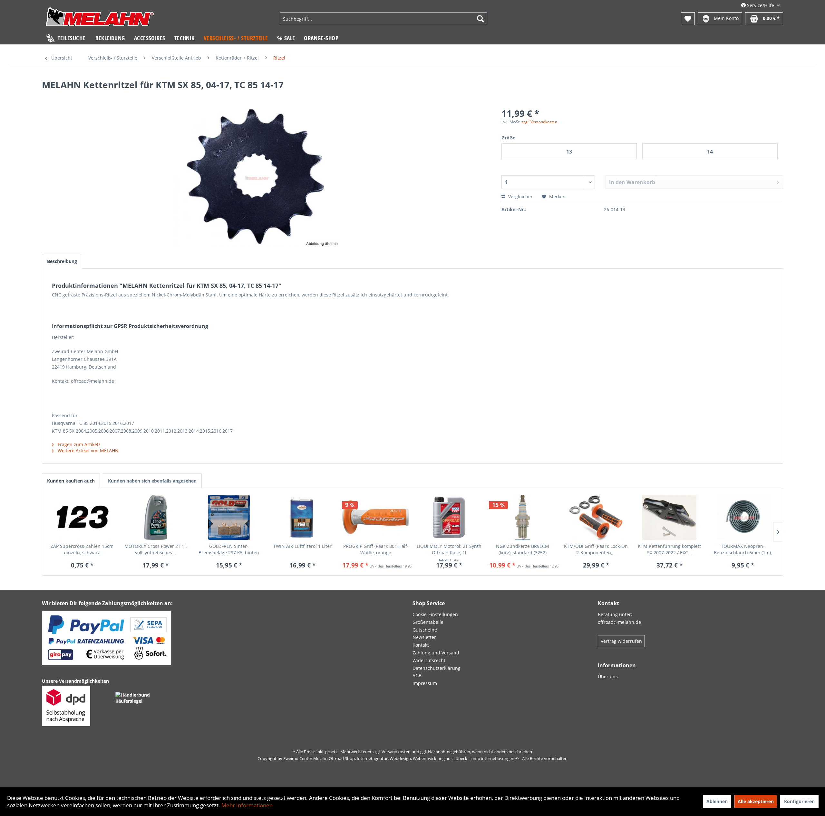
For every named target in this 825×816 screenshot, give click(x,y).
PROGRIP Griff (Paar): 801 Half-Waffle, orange (376, 549)
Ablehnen (717, 801)
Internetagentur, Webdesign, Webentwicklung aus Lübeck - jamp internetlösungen (435, 758)
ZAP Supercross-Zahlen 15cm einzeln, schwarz (82, 549)
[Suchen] (480, 18)
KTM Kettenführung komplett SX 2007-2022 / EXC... (669, 549)
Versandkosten (396, 752)
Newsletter (424, 637)
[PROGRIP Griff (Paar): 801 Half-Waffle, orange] (375, 517)
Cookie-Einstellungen (435, 614)
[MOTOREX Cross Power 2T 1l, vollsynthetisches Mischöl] (155, 517)
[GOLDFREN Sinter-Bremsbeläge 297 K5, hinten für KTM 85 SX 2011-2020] (229, 517)
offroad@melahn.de (619, 622)
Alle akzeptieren (756, 801)
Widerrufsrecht (428, 660)
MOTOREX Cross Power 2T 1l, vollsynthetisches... (155, 549)
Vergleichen (520, 196)
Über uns (608, 676)
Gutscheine (424, 630)
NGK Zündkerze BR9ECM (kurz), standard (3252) (522, 549)
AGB (417, 675)
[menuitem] (383, 18)
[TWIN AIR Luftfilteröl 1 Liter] (302, 517)
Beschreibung (62, 261)
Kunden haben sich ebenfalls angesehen (152, 481)
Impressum (424, 683)
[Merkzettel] (688, 18)
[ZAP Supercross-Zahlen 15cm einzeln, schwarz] (82, 517)
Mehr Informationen (247, 805)
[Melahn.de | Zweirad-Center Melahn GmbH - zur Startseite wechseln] (100, 19)
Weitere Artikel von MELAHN (87, 450)
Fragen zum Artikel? (78, 444)
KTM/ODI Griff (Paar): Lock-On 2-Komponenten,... (596, 549)
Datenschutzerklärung (436, 668)
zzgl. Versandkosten (539, 122)
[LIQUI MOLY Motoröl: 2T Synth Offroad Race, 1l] (449, 517)
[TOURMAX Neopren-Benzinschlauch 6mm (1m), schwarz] (742, 517)
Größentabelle (427, 622)
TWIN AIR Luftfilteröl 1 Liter (302, 546)
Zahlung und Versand (435, 653)
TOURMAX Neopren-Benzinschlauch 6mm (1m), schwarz (743, 549)
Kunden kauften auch (71, 481)
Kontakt (420, 645)
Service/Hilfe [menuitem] (760, 5)
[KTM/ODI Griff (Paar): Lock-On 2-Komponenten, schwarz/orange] (596, 517)
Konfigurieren (799, 801)
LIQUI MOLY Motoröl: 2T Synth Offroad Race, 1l (449, 549)
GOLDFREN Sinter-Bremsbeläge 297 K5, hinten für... (229, 549)
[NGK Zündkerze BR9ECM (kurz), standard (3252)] (522, 517)
